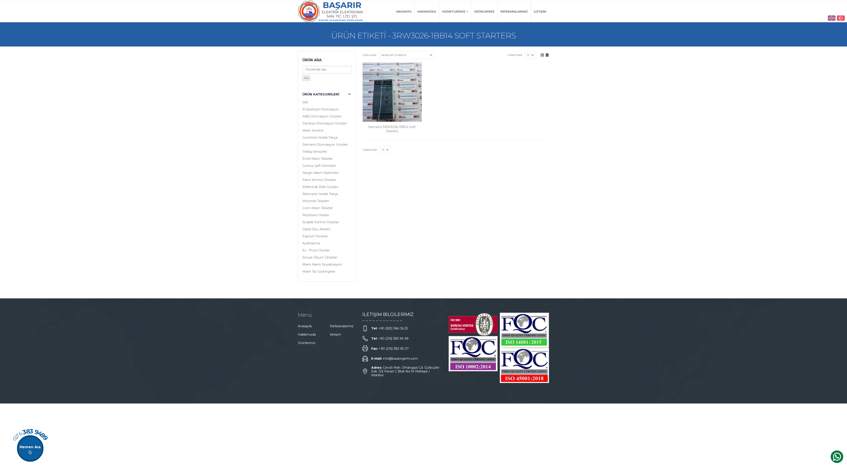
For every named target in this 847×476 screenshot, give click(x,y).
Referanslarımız (514, 11)
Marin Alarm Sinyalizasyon (322, 264)
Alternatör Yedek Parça (320, 194)
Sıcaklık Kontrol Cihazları (320, 222)
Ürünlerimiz (484, 11)
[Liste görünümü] (547, 54)
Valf (305, 102)
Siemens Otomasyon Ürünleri (325, 145)
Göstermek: (515, 55)
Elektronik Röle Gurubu (320, 187)
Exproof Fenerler (315, 236)
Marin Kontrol (312, 130)
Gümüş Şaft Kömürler (319, 166)
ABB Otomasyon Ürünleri (321, 116)
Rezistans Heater (315, 215)
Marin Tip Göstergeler (318, 271)
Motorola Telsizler (315, 201)
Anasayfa (403, 11)
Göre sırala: (369, 55)
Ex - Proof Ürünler (316, 250)
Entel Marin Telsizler (317, 159)
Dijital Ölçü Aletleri (316, 229)
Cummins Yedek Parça (319, 137)
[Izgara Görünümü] (542, 54)
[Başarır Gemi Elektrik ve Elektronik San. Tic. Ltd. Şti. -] (331, 11)
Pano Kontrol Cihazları (319, 180)
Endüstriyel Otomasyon (320, 109)
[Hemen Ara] (30, 448)
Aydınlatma (311, 243)
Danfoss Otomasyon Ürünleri (324, 123)
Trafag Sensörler (314, 152)
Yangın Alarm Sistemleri (320, 173)
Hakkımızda (426, 11)
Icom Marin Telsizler (317, 208)
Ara (306, 78)
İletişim (540, 11)
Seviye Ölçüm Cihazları (319, 257)
